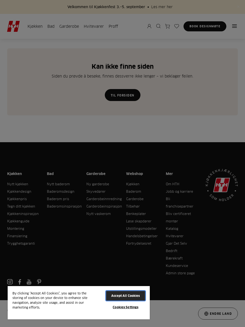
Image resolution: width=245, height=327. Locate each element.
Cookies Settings (125, 307)
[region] (79, 302)
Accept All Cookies (125, 296)
